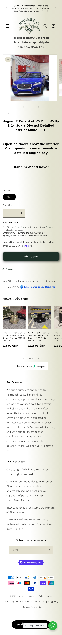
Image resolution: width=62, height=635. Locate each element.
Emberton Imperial (26, 596)
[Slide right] (38, 106)
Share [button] (9, 269)
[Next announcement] (55, 8)
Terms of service (32, 601)
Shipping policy (50, 601)
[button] (7, 26)
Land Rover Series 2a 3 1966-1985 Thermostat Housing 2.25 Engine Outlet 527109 (38, 337)
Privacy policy (14, 601)
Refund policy (45, 596)
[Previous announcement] (6, 8)
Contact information (32, 607)
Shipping (20, 227)
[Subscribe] (49, 550)
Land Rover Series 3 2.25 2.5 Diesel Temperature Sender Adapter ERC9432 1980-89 (14, 337)
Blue (9, 197)
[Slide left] (23, 106)
